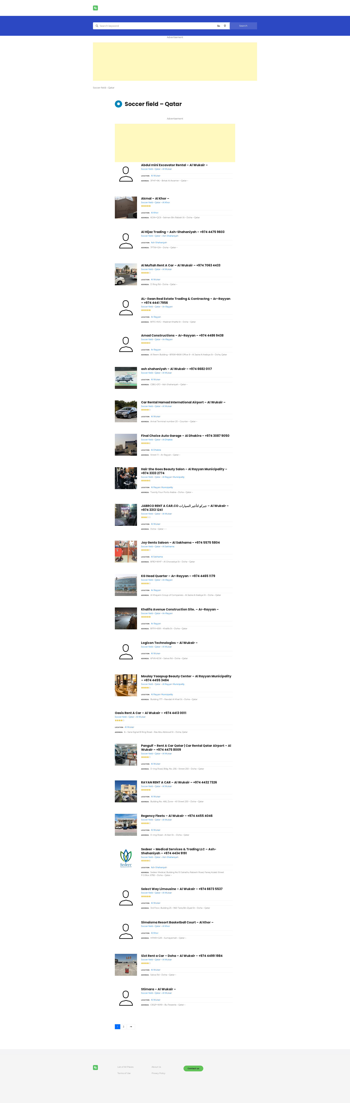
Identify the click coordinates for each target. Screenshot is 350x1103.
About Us (156, 1067)
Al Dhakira (156, 450)
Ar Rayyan (156, 317)
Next (131, 1026)
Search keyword (97, 26)
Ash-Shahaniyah (159, 242)
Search (243, 25)
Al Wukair (155, 175)
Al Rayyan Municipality (162, 487)
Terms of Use (124, 1073)
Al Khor (154, 212)
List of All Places (125, 1067)
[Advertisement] (175, 61)
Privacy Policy (158, 1073)
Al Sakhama (157, 557)
